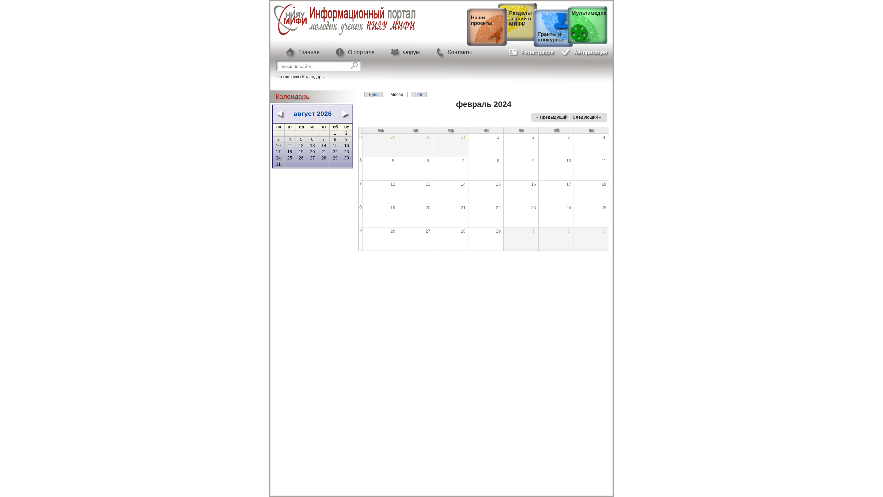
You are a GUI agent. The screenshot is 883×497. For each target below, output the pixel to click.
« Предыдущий (551, 117)
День (373, 94)
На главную (288, 77)
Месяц (399, 94)
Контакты (460, 52)
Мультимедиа (589, 13)
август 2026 (313, 113)
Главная (309, 52)
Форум (411, 52)
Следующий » (587, 117)
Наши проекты (482, 20)
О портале (361, 52)
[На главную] (344, 34)
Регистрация (537, 52)
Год (418, 94)
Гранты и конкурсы (550, 36)
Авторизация (590, 52)
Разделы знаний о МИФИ (520, 18)
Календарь (313, 77)
